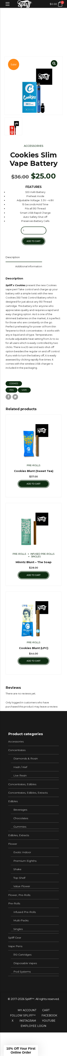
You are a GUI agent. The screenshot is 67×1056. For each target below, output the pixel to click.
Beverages (20, 809)
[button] (21, 1050)
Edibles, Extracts (18, 835)
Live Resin (20, 775)
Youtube (48, 1020)
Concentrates (16, 750)
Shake (17, 869)
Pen (11, 390)
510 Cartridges (22, 954)
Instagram (27, 1020)
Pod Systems (22, 971)
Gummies (19, 826)
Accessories (33, 146)
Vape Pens (15, 946)
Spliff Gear (14, 937)
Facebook (49, 1015)
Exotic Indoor (22, 852)
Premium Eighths (24, 861)
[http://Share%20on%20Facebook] (8, 397)
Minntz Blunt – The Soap (34, 562)
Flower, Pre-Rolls (19, 895)
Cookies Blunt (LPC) (33, 648)
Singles (36, 556)
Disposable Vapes (25, 963)
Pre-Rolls (33, 465)
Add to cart (33, 241)
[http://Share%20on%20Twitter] (15, 397)
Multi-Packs (20, 920)
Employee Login (33, 1026)
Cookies (13, 383)
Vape (24, 390)
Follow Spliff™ (23, 1015)
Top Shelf (19, 878)
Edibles (13, 801)
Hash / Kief (20, 767)
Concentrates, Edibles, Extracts (28, 792)
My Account (27, 1010)
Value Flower (21, 886)
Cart (46, 1010)
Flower (12, 844)
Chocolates (20, 818)
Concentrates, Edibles (22, 784)
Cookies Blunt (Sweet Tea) (33, 471)
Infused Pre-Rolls (42, 553)
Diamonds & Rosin (25, 758)
